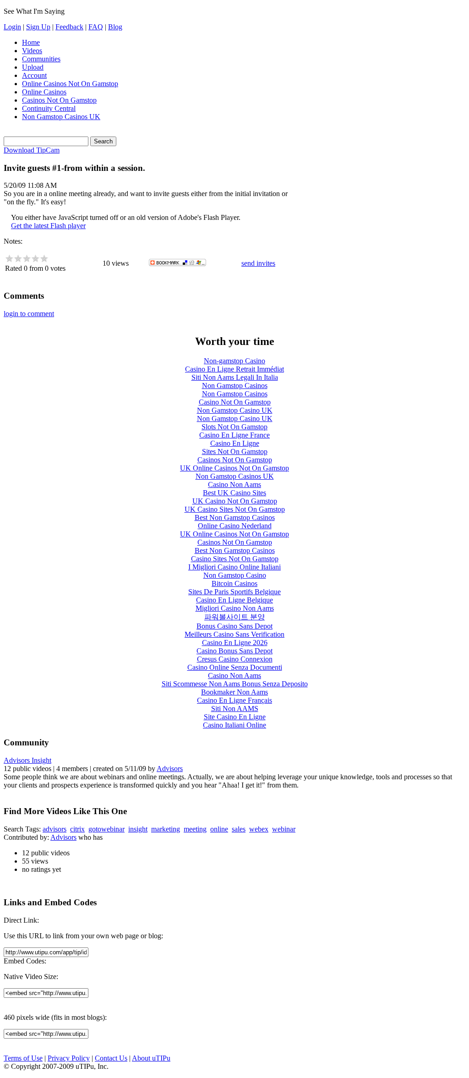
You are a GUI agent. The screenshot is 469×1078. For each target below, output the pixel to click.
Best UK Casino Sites (234, 493)
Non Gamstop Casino (234, 575)
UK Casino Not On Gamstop (234, 501)
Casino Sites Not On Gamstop (234, 559)
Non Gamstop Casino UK (235, 410)
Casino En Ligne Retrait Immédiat (234, 369)
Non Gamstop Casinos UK (61, 116)
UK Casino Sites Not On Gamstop (235, 509)
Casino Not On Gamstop (235, 402)
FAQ (95, 27)
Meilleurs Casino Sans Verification (234, 634)
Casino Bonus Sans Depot (234, 651)
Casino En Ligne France (234, 435)
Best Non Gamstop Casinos (235, 517)
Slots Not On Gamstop (234, 427)
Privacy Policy (69, 1058)
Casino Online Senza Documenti (234, 667)
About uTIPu (151, 1058)
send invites (258, 263)
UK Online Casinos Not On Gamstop (234, 468)
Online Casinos (44, 92)
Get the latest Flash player (48, 226)
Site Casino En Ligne (235, 717)
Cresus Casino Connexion (235, 659)
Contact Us (111, 1058)
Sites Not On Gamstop (234, 451)
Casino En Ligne (234, 443)
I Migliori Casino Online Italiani (234, 567)
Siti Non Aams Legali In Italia (234, 377)
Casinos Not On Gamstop (59, 100)
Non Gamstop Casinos (234, 385)
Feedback (69, 27)
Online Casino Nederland (235, 526)
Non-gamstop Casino (234, 361)
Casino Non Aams (234, 484)
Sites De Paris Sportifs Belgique (234, 592)
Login (12, 27)
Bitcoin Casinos (234, 583)
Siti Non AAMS (234, 708)
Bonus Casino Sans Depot (234, 626)
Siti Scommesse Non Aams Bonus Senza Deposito (235, 684)
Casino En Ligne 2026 (234, 642)
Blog (115, 27)
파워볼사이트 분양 (234, 617)
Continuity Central (49, 108)
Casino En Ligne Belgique (234, 600)
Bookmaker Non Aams (234, 692)
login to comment (29, 313)
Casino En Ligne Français (234, 700)
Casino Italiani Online (234, 725)
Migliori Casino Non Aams (235, 608)
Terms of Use (23, 1058)
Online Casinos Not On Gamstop (70, 84)
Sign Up (38, 27)
